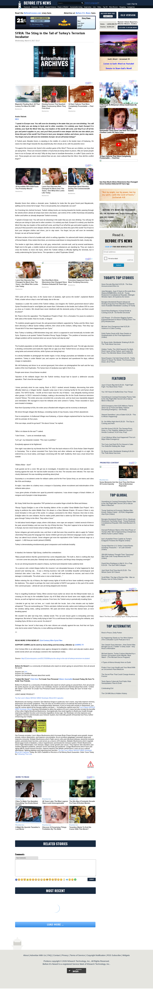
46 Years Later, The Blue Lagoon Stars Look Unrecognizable (55, 802)
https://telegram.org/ (128, 214)
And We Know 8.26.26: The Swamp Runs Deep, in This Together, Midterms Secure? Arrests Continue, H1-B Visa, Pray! (116, 430)
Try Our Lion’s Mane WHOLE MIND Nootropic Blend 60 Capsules (39, 698)
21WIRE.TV (79, 645)
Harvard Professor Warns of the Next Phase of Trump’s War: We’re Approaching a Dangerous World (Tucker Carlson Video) (118, 532)
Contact (56, 955)
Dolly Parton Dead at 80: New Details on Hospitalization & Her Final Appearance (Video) (116, 335)
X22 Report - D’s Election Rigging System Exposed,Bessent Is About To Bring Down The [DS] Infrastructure (118, 319)
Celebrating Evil (107, 688)
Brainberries (19, 191)
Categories (131, 7)
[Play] (118, 44)
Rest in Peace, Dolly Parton (111, 633)
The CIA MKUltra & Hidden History (114, 693)
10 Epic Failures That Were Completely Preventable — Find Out (115, 157)
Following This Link (24, 754)
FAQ (50, 955)
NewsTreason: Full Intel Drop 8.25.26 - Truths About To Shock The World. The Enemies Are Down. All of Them (118, 360)
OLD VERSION (128, 15)
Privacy (65, 955)
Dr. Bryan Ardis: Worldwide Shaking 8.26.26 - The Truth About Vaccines (118, 343)
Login (129, 4)
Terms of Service (77, 955)
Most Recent (113, 7)
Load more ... (55, 924)
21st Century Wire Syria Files (51, 640)
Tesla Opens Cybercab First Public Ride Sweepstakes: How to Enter (116, 682)
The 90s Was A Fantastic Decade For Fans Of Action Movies (82, 802)
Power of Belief (63, 7)
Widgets (126, 955)
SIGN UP (108, 247)
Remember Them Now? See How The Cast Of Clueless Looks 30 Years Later (118, 131)
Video (99, 7)
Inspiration (87, 7)
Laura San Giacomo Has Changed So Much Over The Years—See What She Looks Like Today (53, 190)
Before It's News (37, 3)
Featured (27, 7)
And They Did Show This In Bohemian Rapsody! (127, 484)
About (26, 955)
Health (41, 7)
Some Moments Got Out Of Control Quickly (109, 483)
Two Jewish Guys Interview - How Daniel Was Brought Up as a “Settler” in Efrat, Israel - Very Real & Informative (118, 646)
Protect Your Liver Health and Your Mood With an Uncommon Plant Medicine (118, 668)
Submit (118, 265)
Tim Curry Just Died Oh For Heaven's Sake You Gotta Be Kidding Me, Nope (117, 445)
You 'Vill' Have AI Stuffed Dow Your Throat (117, 392)
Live (94, 7)
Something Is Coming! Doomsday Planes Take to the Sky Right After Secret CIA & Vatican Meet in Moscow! (118, 399)
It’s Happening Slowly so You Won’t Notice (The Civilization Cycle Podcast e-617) (117, 639)
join (25, 672)
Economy (35, 7)
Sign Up (134, 4)
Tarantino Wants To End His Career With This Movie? (80, 828)
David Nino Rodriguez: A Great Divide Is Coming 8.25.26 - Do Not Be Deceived (116, 312)
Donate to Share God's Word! (119, 68)
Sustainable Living (76, 7)
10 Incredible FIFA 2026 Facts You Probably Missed (27, 187)
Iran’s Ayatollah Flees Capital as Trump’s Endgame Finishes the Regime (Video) (116, 540)
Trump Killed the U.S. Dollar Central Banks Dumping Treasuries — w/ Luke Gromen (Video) (117, 547)
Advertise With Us (38, 955)
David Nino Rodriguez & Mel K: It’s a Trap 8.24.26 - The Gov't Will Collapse (116, 564)
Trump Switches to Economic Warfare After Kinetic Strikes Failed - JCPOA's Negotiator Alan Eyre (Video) (117, 512)
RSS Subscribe (114, 955)
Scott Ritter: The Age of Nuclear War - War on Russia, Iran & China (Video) (118, 578)
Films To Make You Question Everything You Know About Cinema (27, 803)
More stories (45, 26)
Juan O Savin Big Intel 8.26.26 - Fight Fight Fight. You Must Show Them (117, 386)
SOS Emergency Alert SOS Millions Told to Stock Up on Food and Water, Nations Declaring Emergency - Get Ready (117, 407)
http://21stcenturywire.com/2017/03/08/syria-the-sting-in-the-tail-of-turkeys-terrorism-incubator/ (55, 658)
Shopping (122, 7)
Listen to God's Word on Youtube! (118, 64)
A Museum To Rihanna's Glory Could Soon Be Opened (118, 106)
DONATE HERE (108, 16)
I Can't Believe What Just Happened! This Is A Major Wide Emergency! (118, 438)
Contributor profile (35, 26)
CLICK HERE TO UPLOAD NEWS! (127, 27)
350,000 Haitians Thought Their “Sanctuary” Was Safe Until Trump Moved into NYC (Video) (117, 556)
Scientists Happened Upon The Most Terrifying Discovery (80, 281)
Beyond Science (50, 7)
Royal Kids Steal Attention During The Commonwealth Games (79, 189)
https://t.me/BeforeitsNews (111, 221)
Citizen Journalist (65, 679)
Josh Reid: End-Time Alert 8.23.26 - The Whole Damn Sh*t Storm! (116, 571)
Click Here (34, 679)
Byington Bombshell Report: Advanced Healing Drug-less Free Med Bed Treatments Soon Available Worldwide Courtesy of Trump (118, 304)
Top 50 (105, 7)
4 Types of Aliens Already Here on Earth (116, 662)
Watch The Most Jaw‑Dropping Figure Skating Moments (119, 616)
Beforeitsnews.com (32, 13)
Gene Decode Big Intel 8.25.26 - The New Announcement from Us (116, 285)
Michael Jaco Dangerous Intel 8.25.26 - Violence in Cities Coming (115, 327)
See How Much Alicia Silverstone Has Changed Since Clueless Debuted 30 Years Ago (54, 282)
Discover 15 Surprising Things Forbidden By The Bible (54, 828)
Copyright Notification (96, 955)
